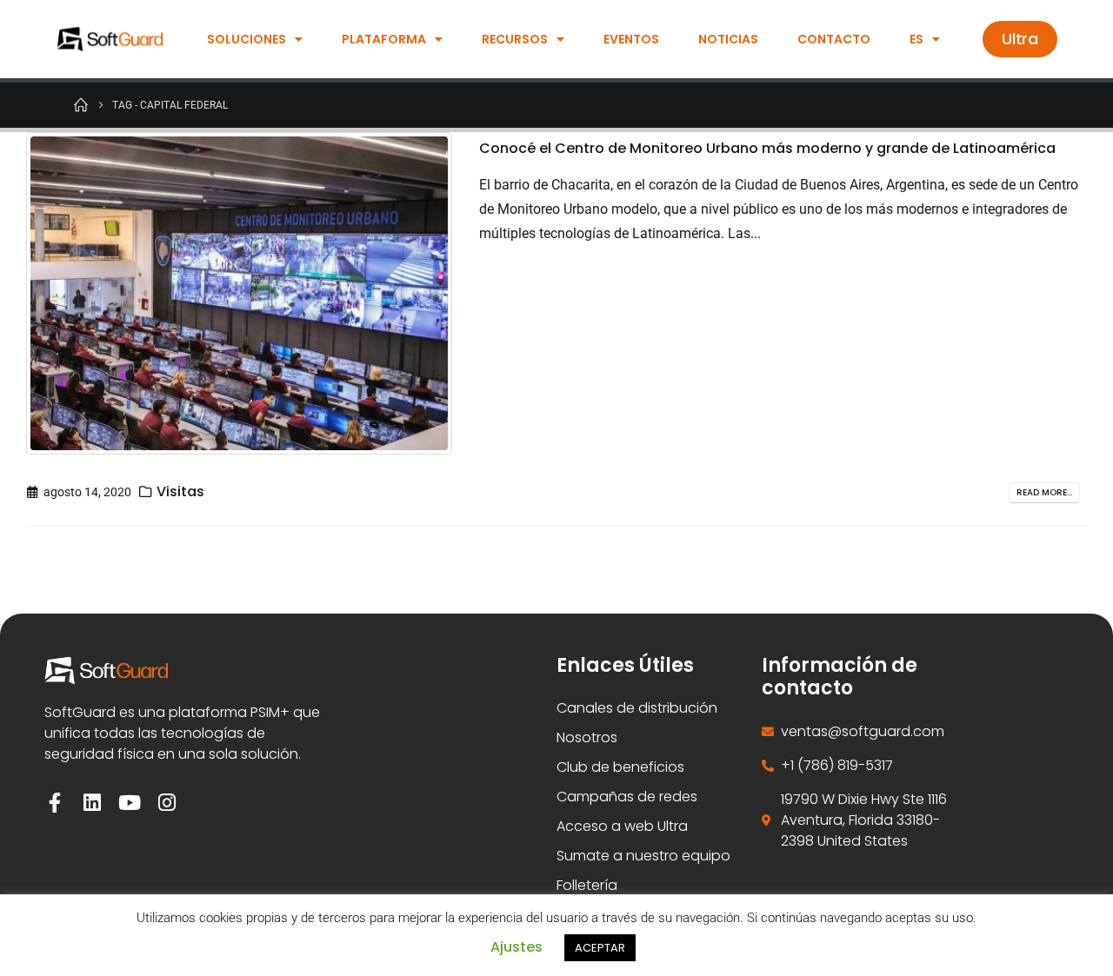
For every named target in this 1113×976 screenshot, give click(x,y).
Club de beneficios (620, 767)
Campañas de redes (626, 797)
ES (916, 39)
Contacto (833, 39)
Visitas (180, 491)
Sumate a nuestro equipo (643, 856)
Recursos (515, 39)
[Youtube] (129, 803)
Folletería (586, 885)
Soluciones (246, 39)
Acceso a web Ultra (622, 826)
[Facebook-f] (54, 803)
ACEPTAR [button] (600, 947)
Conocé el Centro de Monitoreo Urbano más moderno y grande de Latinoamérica (767, 148)
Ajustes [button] (516, 947)
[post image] (239, 293)
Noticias (728, 39)
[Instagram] (167, 803)
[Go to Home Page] (81, 104)
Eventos (631, 39)
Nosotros (586, 737)
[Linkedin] (92, 803)
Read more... (1044, 492)
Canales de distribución (636, 708)
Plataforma (384, 39)
